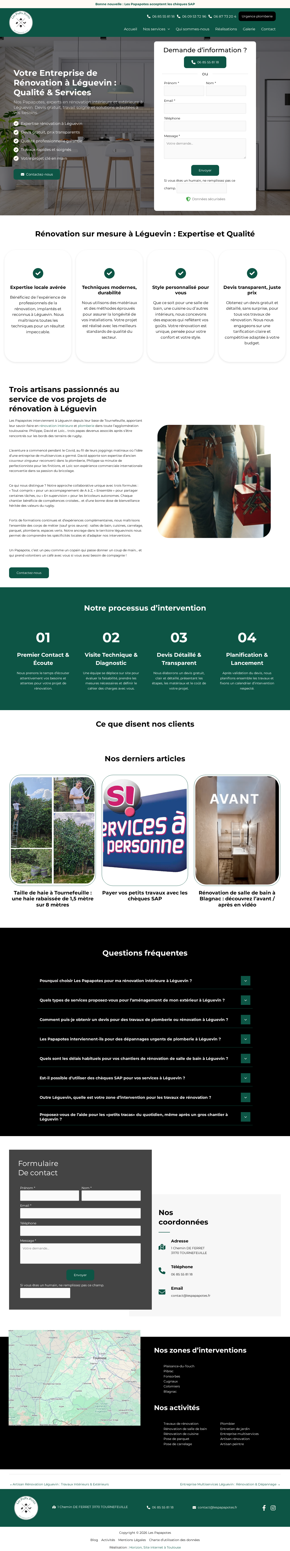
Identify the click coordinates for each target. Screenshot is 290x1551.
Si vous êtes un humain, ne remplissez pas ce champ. (62, 1285)
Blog (94, 1540)
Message (172, 136)
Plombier (227, 1424)
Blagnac (170, 1391)
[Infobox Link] (183, 1249)
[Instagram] (273, 1508)
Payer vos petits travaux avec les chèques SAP (145, 896)
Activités (108, 1540)
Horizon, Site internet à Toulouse (155, 1547)
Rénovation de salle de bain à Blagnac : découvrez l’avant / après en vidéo (237, 899)
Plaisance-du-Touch (179, 1366)
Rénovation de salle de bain (185, 1429)
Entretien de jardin (235, 1429)
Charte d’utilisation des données (174, 1540)
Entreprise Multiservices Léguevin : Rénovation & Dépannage (230, 1484)
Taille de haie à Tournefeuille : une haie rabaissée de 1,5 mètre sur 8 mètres (53, 899)
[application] (167, 29)
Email (169, 101)
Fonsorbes (172, 1376)
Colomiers (172, 1386)
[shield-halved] (188, 199)
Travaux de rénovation (181, 1424)
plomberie (86, 426)
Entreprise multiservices (239, 1434)
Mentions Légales (132, 1540)
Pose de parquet (176, 1439)
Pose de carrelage (178, 1444)
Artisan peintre (232, 1444)
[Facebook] (264, 1508)
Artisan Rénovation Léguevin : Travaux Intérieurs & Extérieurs (59, 1484)
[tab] (145, 980)
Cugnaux (171, 1381)
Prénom (171, 83)
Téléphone (172, 118)
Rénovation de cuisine (181, 1434)
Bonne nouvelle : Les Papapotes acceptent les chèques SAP (145, 4)
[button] (156, 29)
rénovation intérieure (56, 426)
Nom (211, 83)
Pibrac (169, 1371)
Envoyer (205, 170)
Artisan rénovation (235, 1439)
